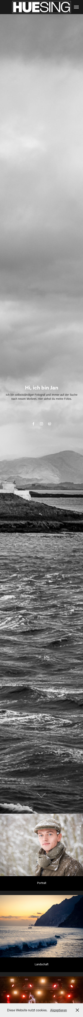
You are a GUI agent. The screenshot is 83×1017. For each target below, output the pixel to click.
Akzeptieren (58, 1010)
